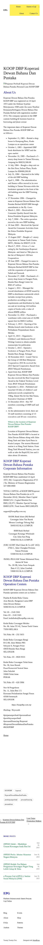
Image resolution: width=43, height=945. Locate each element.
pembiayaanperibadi (11, 800)
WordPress (36, 940)
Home (5, 735)
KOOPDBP (8, 790)
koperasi (18, 790)
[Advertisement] (21, 42)
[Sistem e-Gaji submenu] (39, 6)
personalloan (9, 804)
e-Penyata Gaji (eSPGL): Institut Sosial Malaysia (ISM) (16, 877)
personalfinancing (26, 800)
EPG (5, 10)
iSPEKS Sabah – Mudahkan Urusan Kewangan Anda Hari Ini (17, 845)
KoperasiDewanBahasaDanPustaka (16, 795)
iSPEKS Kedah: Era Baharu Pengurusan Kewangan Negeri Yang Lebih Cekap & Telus (18, 866)
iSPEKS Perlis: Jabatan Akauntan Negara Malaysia (17, 855)
